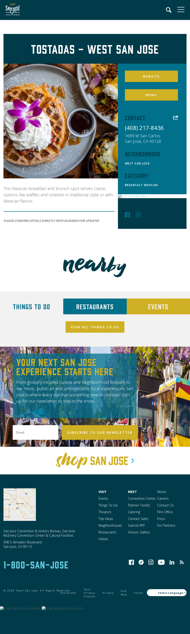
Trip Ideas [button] (105, 518)
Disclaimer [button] (68, 593)
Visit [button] (102, 491)
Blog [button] (181, 562)
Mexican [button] (151, 185)
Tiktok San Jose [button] (141, 562)
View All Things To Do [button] (95, 327)
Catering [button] (134, 512)
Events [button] (103, 498)
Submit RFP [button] (136, 525)
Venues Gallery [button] (139, 532)
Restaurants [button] (107, 532)
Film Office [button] (165, 512)
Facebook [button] (127, 214)
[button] (11, 9)
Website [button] (151, 76)
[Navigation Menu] (169, 10)
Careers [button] (163, 498)
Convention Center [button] (142, 498)
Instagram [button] (138, 214)
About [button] (161, 491)
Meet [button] (132, 491)
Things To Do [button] (108, 505)
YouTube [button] (161, 562)
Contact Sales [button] (138, 518)
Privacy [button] (108, 593)
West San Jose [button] (137, 163)
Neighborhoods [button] (110, 525)
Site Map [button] (124, 592)
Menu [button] (151, 95)
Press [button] (161, 518)
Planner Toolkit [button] (139, 505)
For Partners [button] (166, 525)
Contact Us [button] (165, 505)
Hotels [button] (103, 539)
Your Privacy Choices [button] (89, 593)
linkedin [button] (171, 562)
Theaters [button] (104, 512)
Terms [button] (138, 593)
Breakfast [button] (134, 185)
